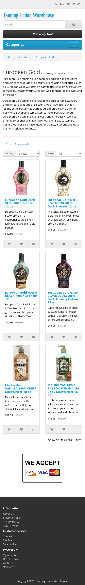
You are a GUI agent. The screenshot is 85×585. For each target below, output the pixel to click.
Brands (22, 57)
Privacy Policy (11, 521)
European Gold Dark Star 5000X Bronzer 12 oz (20, 203)
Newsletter (9, 567)
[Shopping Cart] (73, 4)
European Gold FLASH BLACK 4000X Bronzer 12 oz (21, 295)
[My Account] (62, 4)
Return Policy (11, 525)
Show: (51, 153)
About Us (8, 513)
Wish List (8, 563)
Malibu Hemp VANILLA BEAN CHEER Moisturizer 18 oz (20, 388)
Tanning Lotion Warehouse (28, 15)
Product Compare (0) (17, 144)
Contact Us (9, 536)
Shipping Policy (12, 517)
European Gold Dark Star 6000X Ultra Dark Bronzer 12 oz (62, 203)
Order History (11, 559)
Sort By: (9, 153)
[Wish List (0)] (68, 4)
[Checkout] (78, 4)
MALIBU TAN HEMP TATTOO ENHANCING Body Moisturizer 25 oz (63, 390)
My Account (10, 555)
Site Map (8, 540)
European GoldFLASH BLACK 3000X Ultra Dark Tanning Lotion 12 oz (63, 297)
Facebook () (10, 544)
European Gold (45, 57)
